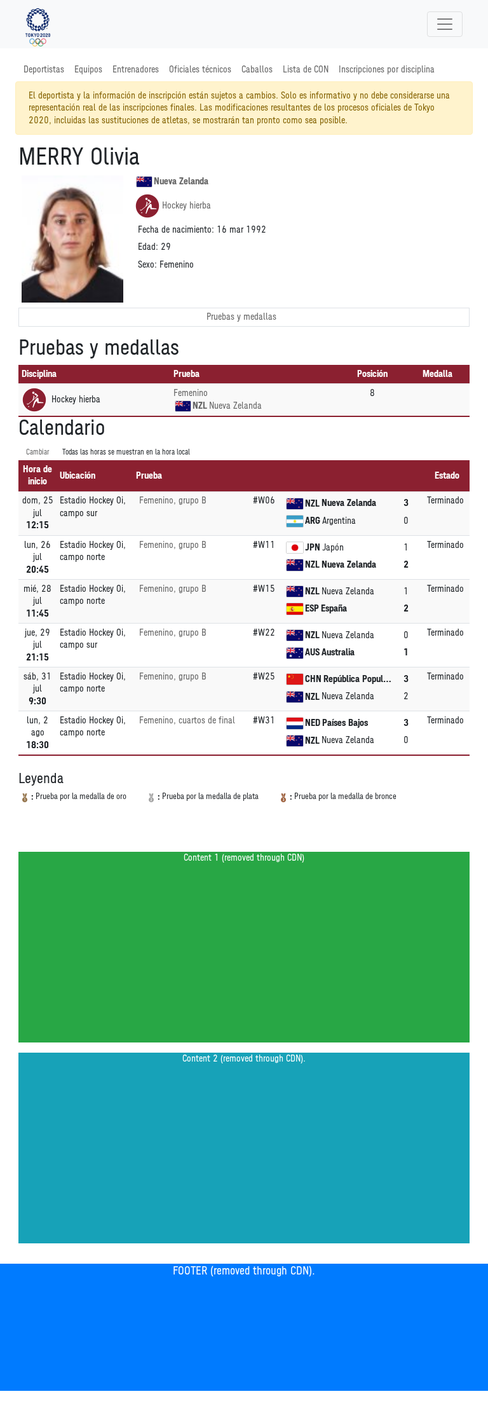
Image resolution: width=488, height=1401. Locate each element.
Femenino (190, 393)
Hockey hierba (186, 206)
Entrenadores (135, 69)
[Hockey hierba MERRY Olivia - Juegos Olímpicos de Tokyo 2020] (37, 24)
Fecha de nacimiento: (176, 230)
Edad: (148, 247)
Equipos (88, 69)
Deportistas (44, 69)
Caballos (257, 69)
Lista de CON (306, 69)
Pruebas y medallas (241, 317)
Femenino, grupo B (172, 500)
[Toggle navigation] (445, 24)
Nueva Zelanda (181, 181)
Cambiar (38, 452)
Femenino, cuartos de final (187, 720)
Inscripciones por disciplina (387, 69)
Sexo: (147, 265)
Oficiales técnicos (200, 69)
